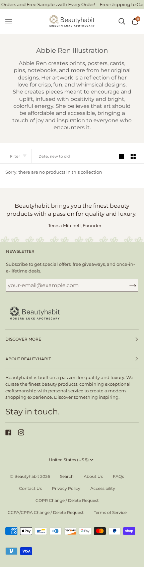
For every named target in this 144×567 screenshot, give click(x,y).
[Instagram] (21, 432)
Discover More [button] (23, 339)
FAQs (118, 476)
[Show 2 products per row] (133, 156)
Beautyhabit (26, 476)
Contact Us (30, 488)
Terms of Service (110, 512)
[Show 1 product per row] (121, 156)
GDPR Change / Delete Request (67, 500)
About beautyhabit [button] (28, 358)
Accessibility (102, 488)
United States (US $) (69, 459)
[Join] (127, 285)
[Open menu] (12, 21)
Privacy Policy (66, 488)
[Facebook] (8, 432)
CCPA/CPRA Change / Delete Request (46, 512)
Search (67, 476)
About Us (93, 476)
